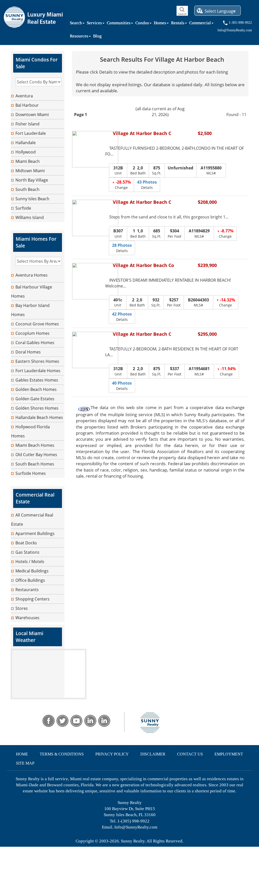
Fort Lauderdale (30, 133)
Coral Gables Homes (34, 342)
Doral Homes (28, 352)
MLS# (211, 170)
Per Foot (174, 233)
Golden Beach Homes (36, 389)
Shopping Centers (32, 599)
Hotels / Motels (29, 561)
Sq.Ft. (156, 170)
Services (94, 24)
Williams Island (29, 217)
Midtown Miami (30, 170)
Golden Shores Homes (36, 408)
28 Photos (122, 245)
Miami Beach (27, 161)
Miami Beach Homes (34, 445)
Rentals (177, 24)
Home (22, 754)
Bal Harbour (27, 105)
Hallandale (25, 142)
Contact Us (190, 754)
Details (147, 184)
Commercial (200, 24)
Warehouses (27, 617)
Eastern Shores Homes (37, 361)
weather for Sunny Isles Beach (49, 696)
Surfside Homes (30, 473)
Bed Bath (138, 170)
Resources (79, 37)
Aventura (24, 96)
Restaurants (27, 589)
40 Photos (122, 383)
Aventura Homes (31, 275)
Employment (228, 754)
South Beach (27, 189)
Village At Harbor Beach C (142, 133)
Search (76, 24)
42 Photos (122, 314)
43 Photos (147, 182)
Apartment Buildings (35, 533)
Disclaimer (152, 754)
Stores (21, 608)
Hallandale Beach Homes (39, 417)
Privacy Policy (112, 754)
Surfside (23, 208)
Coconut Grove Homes (37, 324)
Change (123, 184)
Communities (119, 24)
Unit (118, 170)
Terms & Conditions (62, 754)
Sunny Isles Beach (32, 199)
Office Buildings (30, 580)
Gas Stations (27, 552)
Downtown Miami (32, 114)
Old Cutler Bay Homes (36, 454)
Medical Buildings (32, 571)
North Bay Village (31, 180)
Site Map (25, 763)
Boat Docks (26, 543)
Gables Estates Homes (36, 380)
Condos (142, 24)
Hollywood (25, 152)
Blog (97, 37)
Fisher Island (27, 124)
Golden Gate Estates (34, 398)
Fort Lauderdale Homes (37, 370)
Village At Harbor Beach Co (143, 265)
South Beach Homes (34, 464)
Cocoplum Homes (32, 333)
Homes (160, 24)
